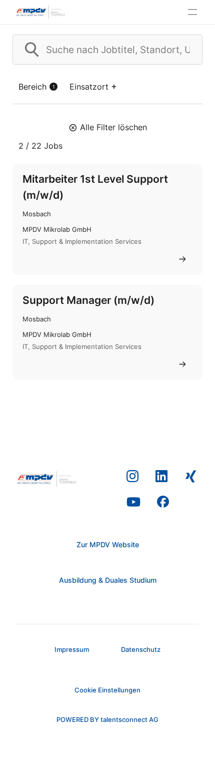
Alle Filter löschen (113, 127)
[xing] (190, 476)
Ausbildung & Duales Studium (107, 580)
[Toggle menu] (192, 12)
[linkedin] (162, 476)
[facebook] (163, 502)
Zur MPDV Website (107, 544)
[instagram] (132, 476)
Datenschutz (140, 649)
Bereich (36, 87)
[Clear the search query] (186, 49)
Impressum (71, 649)
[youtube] (133, 502)
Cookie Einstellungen (107, 690)
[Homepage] (41, 12)
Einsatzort (89, 87)
